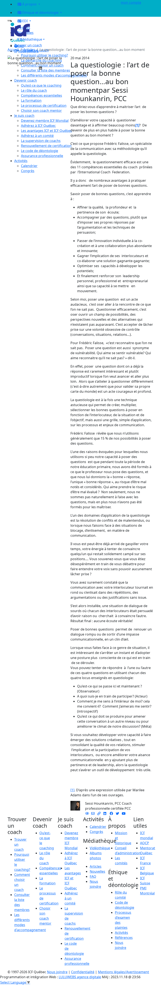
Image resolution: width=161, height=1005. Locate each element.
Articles (29, 49)
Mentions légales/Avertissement (123, 972)
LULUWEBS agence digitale (80, 977)
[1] (72, 790)
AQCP (144, 843)
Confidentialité (82, 972)
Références (124, 937)
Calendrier (98, 826)
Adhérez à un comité (71, 898)
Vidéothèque (100, 848)
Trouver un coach (28, 45)
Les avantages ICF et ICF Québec (73, 878)
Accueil (13, 49)
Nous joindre (57, 972)
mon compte (131, 2)
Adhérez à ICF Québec (71, 858)
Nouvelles (97, 871)
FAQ (93, 876)
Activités (121, 932)
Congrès (96, 831)
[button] (65, 39)
